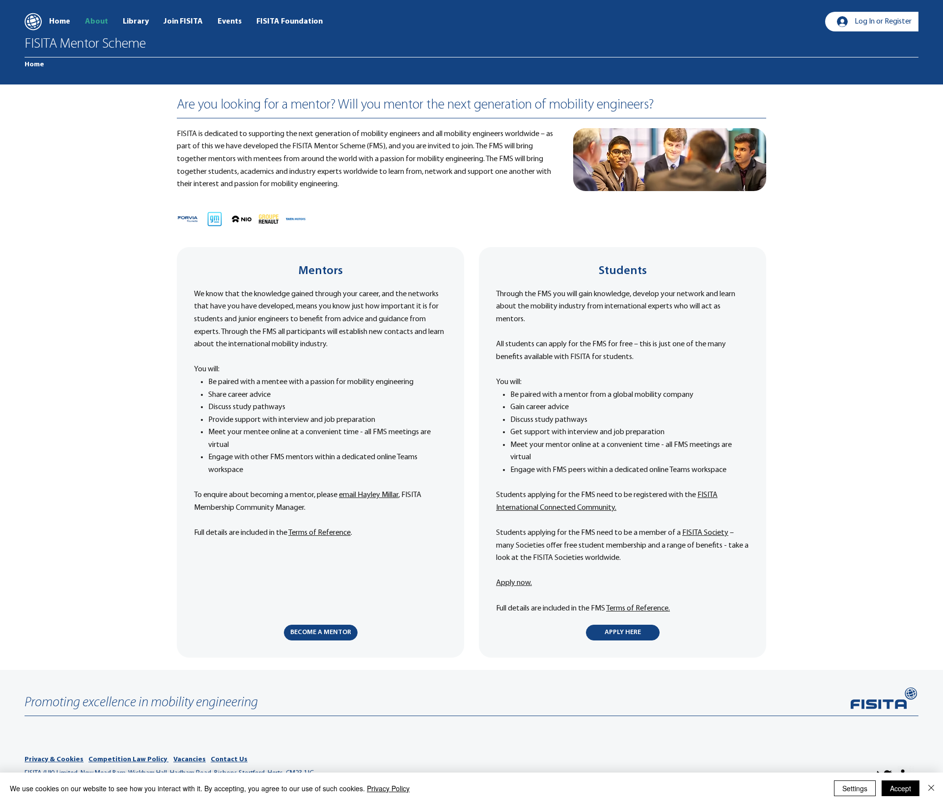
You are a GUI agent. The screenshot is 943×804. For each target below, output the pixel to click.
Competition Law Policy (128, 759)
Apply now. (514, 583)
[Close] (931, 788)
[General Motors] (214, 219)
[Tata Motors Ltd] (295, 219)
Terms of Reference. (638, 608)
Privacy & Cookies (54, 759)
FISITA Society (705, 533)
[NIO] (241, 219)
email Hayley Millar (368, 495)
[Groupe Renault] (268, 219)
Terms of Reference (319, 533)
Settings (854, 788)
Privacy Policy (388, 788)
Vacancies (189, 759)
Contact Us (229, 759)
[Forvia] (187, 219)
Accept (900, 788)
